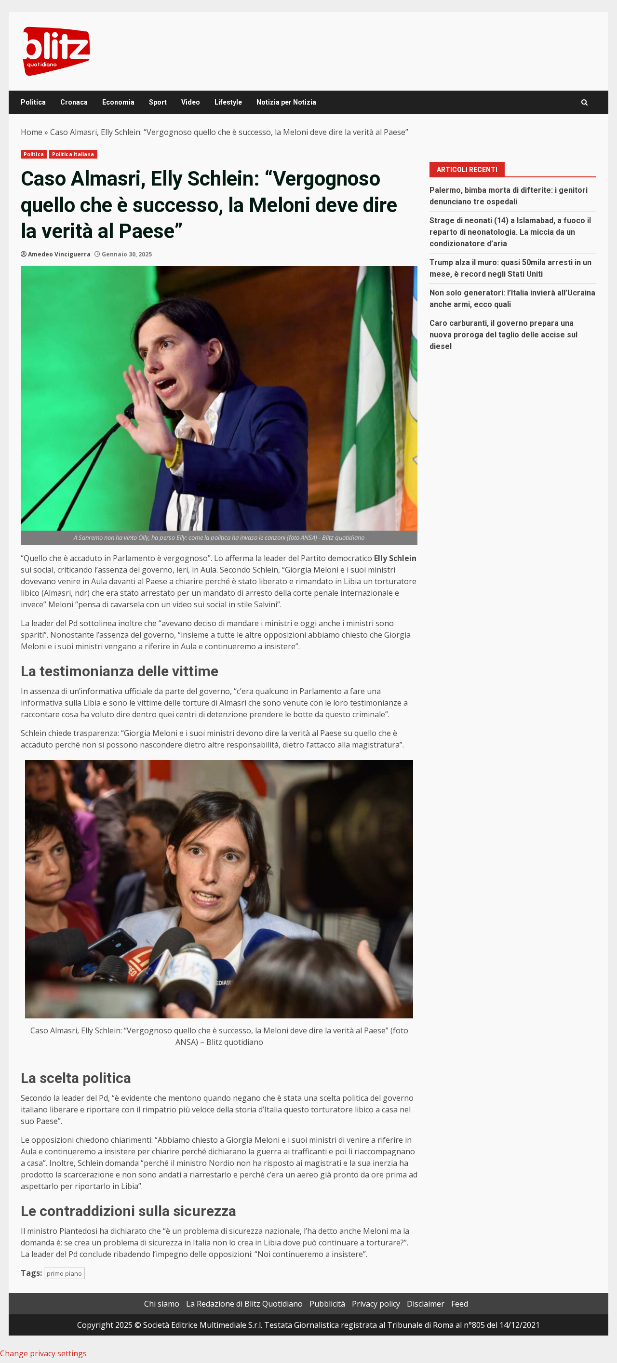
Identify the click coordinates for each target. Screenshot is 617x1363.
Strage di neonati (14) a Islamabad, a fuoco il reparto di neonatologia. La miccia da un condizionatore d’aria (510, 232)
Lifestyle (228, 102)
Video (190, 102)
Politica (33, 102)
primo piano (64, 1273)
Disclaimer (425, 1303)
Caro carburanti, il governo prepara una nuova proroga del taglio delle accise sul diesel (503, 335)
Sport (158, 102)
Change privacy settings (43, 1353)
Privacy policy (376, 1303)
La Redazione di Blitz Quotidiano (244, 1303)
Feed (459, 1303)
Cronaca (74, 102)
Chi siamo (161, 1303)
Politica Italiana (73, 154)
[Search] (584, 102)
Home (31, 132)
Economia (118, 102)
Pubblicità (327, 1303)
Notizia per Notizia (286, 102)
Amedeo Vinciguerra (59, 254)
